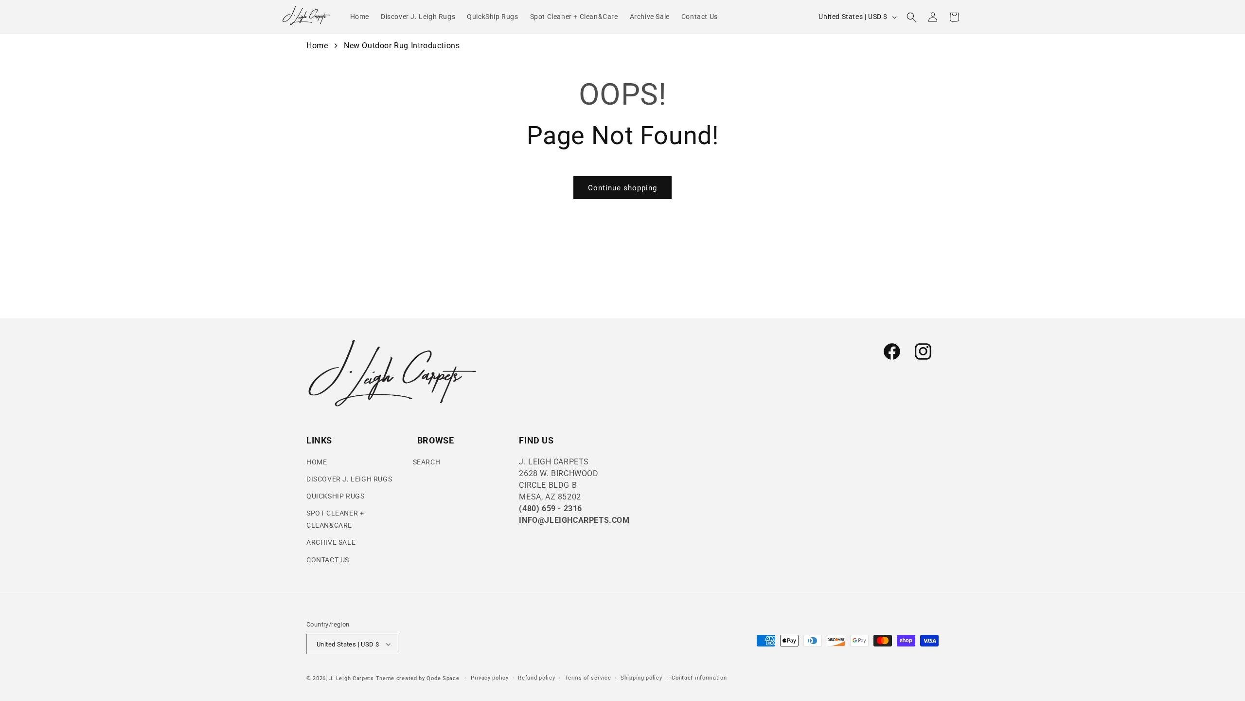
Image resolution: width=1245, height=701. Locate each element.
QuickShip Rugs (335, 496)
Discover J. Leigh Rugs (349, 479)
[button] (911, 17)
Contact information (699, 678)
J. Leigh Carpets (351, 678)
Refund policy (536, 678)
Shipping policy (641, 678)
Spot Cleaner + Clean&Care (335, 519)
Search (427, 462)
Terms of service (588, 678)
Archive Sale (331, 542)
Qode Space (444, 678)
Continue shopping (622, 188)
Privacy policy (490, 678)
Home (317, 45)
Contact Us (327, 560)
